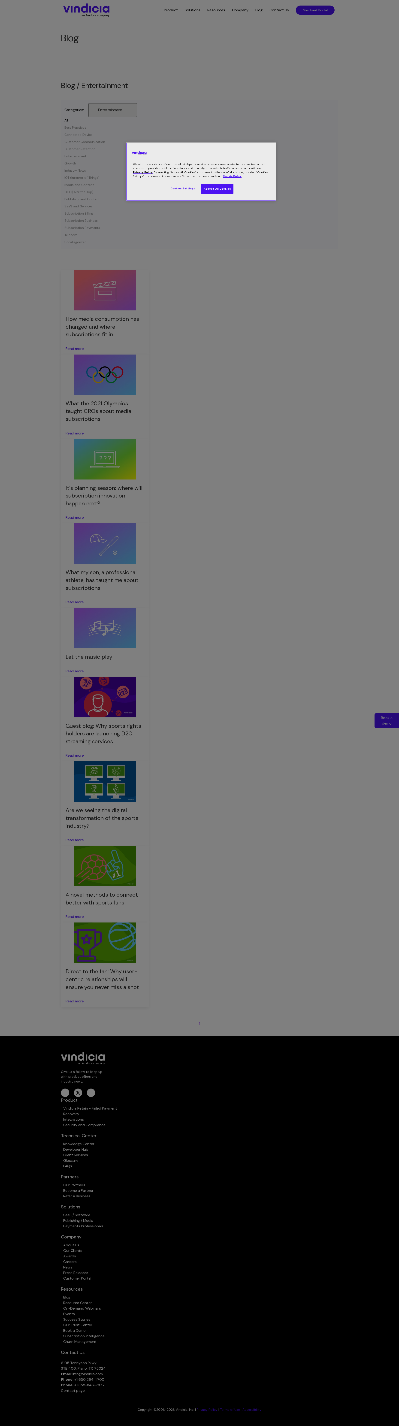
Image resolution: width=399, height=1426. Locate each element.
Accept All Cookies (217, 189)
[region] (201, 172)
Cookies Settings (183, 188)
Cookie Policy (232, 176)
